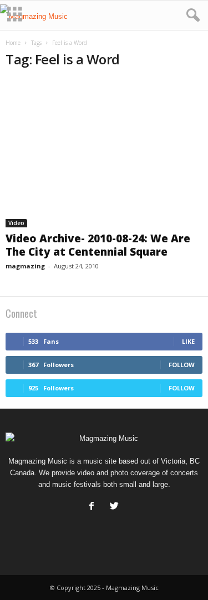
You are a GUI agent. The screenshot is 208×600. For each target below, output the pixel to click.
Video (16, 223)
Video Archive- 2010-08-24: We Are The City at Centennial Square (98, 245)
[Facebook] (94, 507)
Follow (182, 364)
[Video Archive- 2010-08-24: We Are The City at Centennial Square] (104, 153)
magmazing (25, 266)
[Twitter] (115, 507)
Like (188, 341)
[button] (191, 15)
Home (13, 43)
